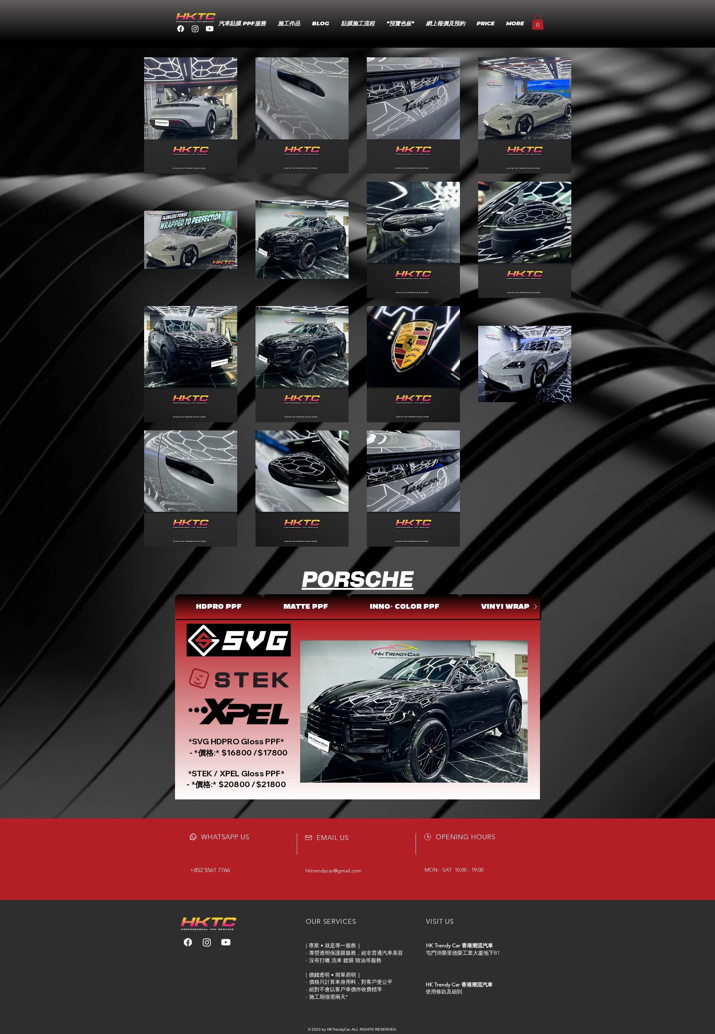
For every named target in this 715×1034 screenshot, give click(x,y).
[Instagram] (195, 28)
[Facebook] (180, 28)
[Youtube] (209, 28)
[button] (537, 22)
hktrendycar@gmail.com (333, 870)
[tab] (219, 606)
